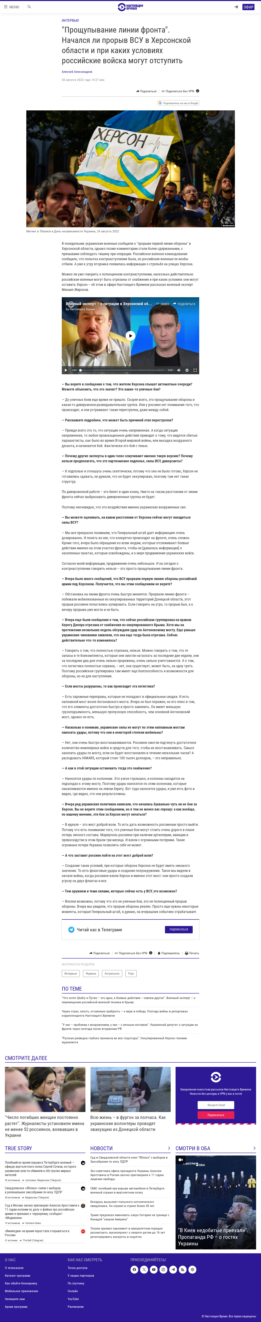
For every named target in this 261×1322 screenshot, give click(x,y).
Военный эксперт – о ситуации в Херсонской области (112, 303)
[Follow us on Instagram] (163, 1269)
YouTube (73, 1299)
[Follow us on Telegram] (173, 1269)
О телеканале (14, 1268)
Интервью (70, 20)
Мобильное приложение (21, 1291)
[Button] (146, 91)
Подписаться (179, 929)
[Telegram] (236, 7)
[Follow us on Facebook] (134, 1269)
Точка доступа (77, 1268)
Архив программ (16, 1306)
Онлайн (73, 1291)
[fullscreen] (195, 370)
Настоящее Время (82, 309)
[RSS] (183, 1269)
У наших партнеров (81, 1275)
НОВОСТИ (101, 1148)
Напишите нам (15, 1299)
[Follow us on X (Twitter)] (144, 1269)
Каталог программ (17, 1275)
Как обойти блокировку (21, 1283)
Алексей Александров (77, 72)
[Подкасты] (192, 1269)
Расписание (76, 1306)
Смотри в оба (193, 1148)
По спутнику (76, 1283)
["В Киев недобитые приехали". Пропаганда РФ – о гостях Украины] (216, 1202)
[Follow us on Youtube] (154, 1269)
